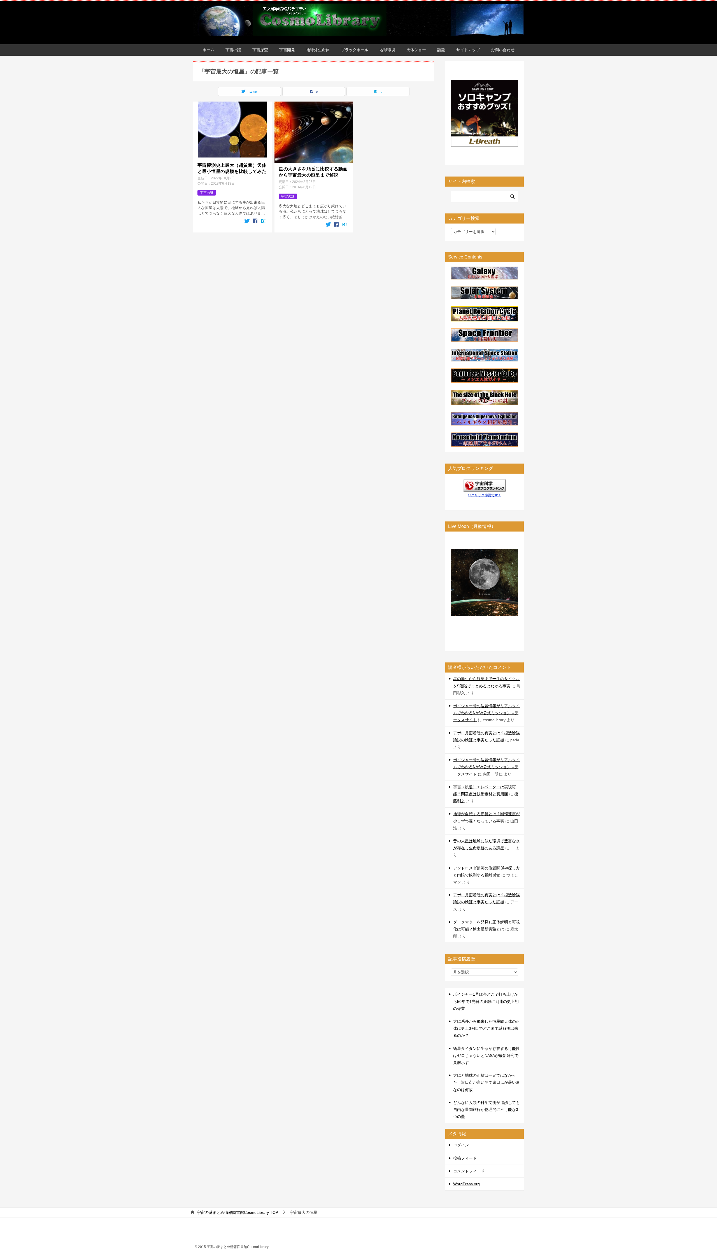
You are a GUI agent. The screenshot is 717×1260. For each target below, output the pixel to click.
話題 (441, 50)
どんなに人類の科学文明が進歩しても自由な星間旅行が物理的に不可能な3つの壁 (486, 1109)
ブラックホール (354, 50)
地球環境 (387, 50)
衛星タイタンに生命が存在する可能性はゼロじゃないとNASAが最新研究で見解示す (486, 1055)
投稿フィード (465, 1158)
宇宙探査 (260, 50)
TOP (237, 1212)
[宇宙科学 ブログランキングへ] (485, 487)
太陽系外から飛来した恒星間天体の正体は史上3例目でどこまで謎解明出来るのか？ (486, 1028)
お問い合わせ (503, 50)
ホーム (208, 50)
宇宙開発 (287, 50)
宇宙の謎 (233, 50)
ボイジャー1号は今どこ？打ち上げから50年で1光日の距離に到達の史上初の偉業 (486, 1001)
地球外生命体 (318, 50)
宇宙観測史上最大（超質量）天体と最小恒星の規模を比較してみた (231, 168)
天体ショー (416, 50)
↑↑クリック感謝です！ (484, 495)
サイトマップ (468, 50)
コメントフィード (469, 1171)
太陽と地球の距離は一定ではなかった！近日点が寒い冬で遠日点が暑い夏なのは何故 (486, 1082)
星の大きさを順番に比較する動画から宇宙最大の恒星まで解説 (313, 171)
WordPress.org (466, 1184)
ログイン (461, 1145)
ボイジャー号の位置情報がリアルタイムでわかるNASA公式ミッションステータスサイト (486, 713)
